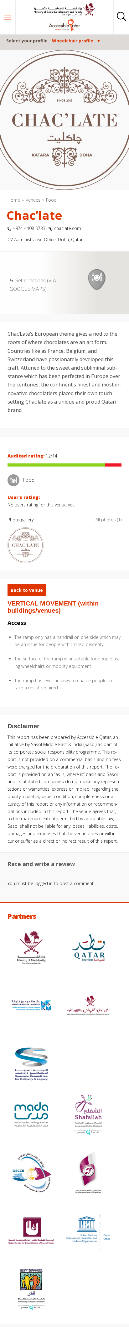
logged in (43, 883)
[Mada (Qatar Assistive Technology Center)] (31, 1115)
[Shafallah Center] (88, 1115)
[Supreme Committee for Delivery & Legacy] (31, 1064)
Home (14, 200)
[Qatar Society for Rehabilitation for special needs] (31, 1231)
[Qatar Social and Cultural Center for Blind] (31, 1173)
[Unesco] (88, 1231)
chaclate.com (67, 228)
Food (51, 200)
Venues (33, 200)
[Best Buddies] (31, 1290)
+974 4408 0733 (29, 228)
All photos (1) (108, 520)
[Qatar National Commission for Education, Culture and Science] (88, 1006)
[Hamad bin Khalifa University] (31, 1006)
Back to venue (27, 590)
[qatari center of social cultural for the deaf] (88, 1173)
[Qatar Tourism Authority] (88, 948)
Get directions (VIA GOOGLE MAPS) (32, 284)
